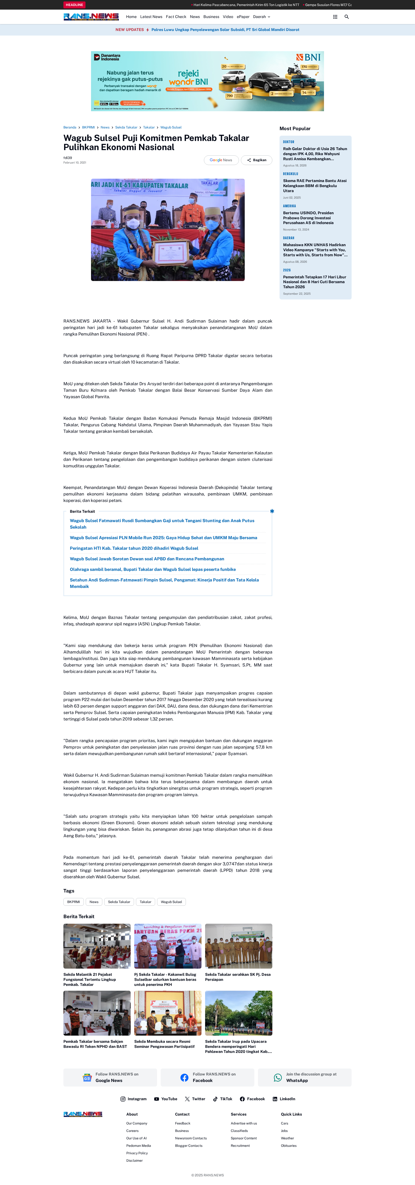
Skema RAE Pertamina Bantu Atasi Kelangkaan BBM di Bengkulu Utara (315, 185)
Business (211, 16)
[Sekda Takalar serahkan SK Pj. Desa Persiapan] (238, 946)
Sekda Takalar (119, 902)
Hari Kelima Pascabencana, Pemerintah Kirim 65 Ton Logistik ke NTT (211, 5)
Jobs (284, 1131)
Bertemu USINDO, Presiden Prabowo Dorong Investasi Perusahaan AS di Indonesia (308, 218)
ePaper (243, 16)
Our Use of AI (136, 1138)
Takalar (145, 902)
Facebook (256, 1099)
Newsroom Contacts (191, 1138)
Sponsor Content (244, 1138)
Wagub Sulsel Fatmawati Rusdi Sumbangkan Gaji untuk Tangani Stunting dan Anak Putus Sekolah (162, 524)
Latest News (151, 16)
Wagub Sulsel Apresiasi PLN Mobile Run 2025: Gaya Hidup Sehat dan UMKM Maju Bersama (163, 537)
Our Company (136, 1123)
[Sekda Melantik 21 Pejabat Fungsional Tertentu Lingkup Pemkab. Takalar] (97, 946)
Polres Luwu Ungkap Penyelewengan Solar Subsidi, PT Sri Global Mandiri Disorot (225, 29)
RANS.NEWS (214, 1175)
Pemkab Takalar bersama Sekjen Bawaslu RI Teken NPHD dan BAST (95, 1044)
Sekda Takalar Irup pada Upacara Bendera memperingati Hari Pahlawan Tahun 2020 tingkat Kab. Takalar (237, 1046)
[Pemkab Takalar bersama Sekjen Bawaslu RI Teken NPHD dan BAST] (97, 1013)
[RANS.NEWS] (91, 17)
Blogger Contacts (188, 1146)
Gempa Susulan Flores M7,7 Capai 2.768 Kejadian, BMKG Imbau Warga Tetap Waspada (336, 5)
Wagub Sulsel (171, 902)
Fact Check (176, 16)
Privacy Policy (137, 1153)
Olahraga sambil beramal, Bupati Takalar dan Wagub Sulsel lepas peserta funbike (153, 569)
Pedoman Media (138, 1146)
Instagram (137, 1099)
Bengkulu (290, 174)
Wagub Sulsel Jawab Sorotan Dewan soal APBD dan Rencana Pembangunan (147, 558)
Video (228, 16)
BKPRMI (73, 902)
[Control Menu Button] (335, 17)
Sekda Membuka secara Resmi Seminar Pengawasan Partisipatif (164, 1044)
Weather (287, 1138)
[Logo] (82, 1114)
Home (131, 16)
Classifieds (239, 1131)
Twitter (198, 1099)
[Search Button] (347, 17)
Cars (284, 1123)
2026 (287, 270)
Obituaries (289, 1146)
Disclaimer (134, 1160)
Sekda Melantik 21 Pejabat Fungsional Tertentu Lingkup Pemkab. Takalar (89, 979)
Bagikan (259, 160)
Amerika (289, 206)
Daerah (259, 16)
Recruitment (240, 1146)
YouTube (169, 1099)
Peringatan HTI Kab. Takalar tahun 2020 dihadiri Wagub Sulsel (134, 548)
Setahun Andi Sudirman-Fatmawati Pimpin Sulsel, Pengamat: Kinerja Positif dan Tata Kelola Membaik (164, 583)
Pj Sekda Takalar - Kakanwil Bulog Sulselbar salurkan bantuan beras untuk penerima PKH (165, 979)
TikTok (226, 1099)
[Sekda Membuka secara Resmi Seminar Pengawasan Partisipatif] (167, 1013)
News (195, 16)
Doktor (288, 142)
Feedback (182, 1123)
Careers (132, 1131)
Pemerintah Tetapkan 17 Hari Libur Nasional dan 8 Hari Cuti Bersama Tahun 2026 (314, 282)
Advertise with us (244, 1123)
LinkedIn (287, 1099)
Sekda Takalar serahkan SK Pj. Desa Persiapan (238, 977)
